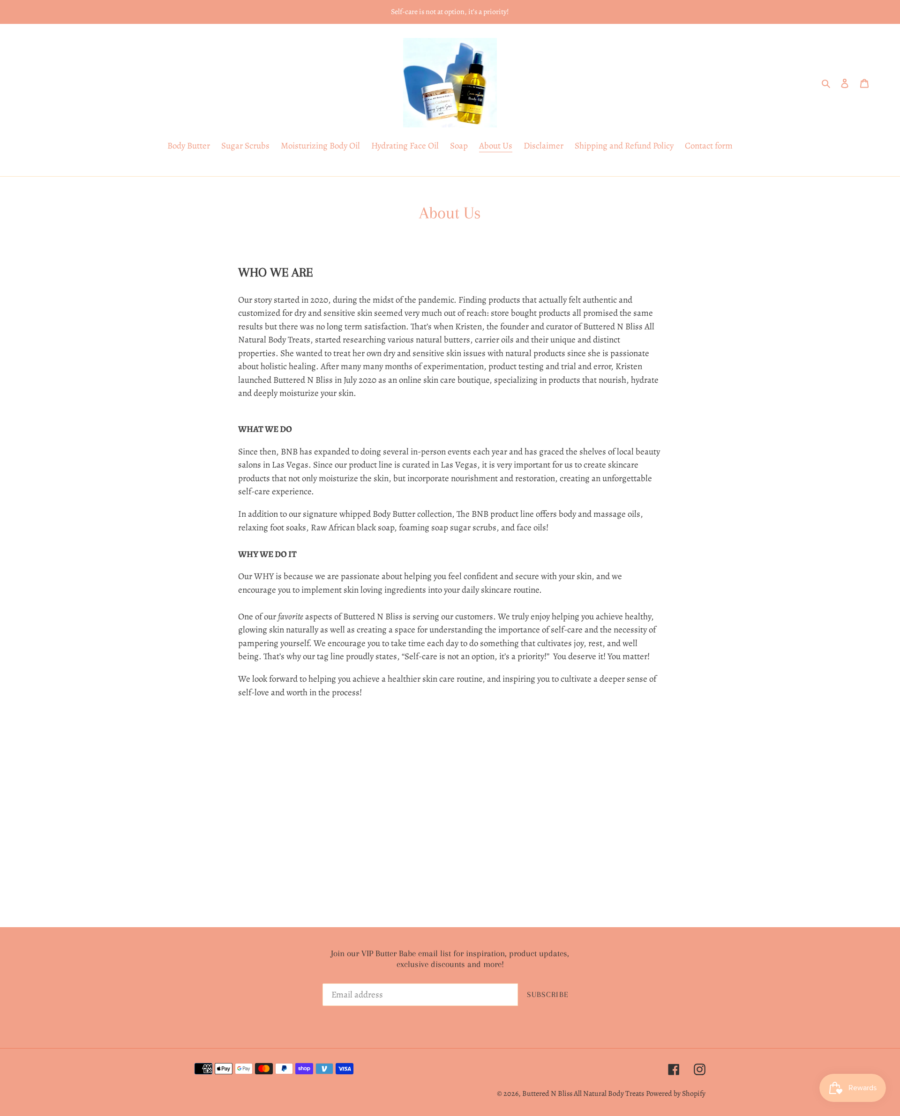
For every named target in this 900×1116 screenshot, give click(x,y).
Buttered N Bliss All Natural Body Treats (583, 1093)
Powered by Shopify (675, 1093)
